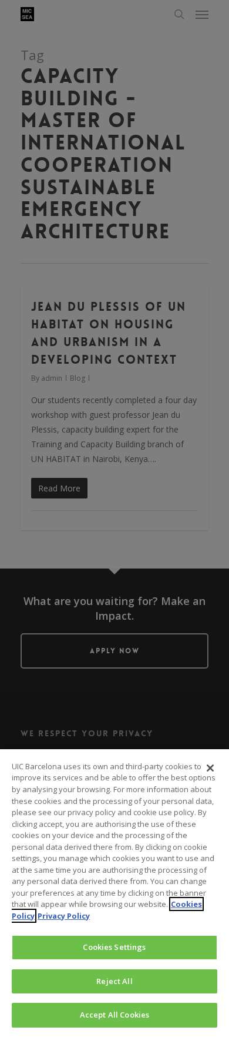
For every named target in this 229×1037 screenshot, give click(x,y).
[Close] (210, 768)
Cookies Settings (114, 947)
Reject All (114, 981)
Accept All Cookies (114, 1014)
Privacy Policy (64, 915)
